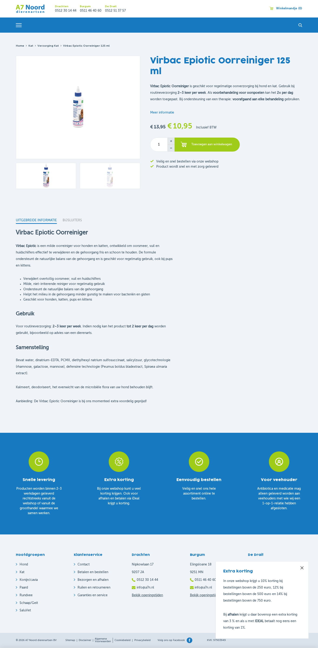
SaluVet (25, 610)
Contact (84, 564)
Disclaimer (85, 640)
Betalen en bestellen (93, 572)
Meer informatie (162, 112)
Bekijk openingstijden (147, 595)
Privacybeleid (142, 640)
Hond (24, 564)
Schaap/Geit (29, 603)
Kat (30, 46)
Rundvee (26, 595)
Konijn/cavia (29, 580)
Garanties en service (93, 595)
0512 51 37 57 (115, 10)
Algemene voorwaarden (103, 640)
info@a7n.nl (145, 587)
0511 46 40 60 (90, 10)
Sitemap (70, 640)
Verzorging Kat (48, 46)
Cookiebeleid (123, 640)
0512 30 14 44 (65, 10)
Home (20, 46)
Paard (24, 587)
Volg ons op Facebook (171, 640)
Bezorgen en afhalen (93, 580)
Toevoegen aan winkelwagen (211, 144)
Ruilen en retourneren (94, 587)
